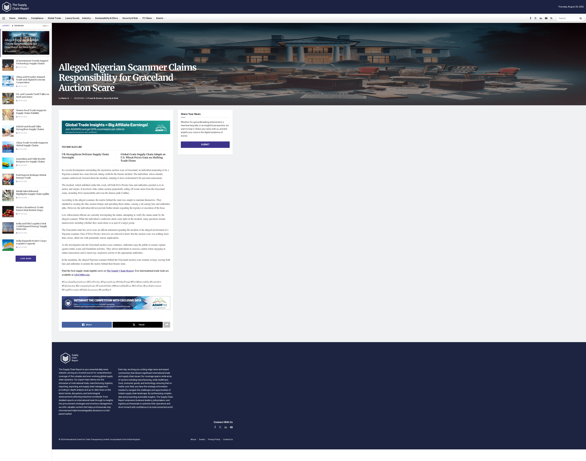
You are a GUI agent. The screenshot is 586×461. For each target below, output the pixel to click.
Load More (25, 258)
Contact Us (228, 439)
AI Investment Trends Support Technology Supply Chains (32, 62)
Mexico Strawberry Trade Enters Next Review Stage (29, 209)
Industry (22, 18)
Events (159, 18)
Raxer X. (65, 98)
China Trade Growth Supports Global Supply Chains (32, 144)
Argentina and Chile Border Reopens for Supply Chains (30, 160)
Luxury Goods (72, 18)
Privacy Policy (214, 439)
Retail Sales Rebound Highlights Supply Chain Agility (32, 192)
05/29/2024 (79, 98)
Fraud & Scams (95, 98)
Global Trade (54, 18)
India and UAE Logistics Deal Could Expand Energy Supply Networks (31, 226)
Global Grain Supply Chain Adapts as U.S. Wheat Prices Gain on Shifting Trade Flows (143, 157)
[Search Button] (581, 18)
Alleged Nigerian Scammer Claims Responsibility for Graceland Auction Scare (22, 43)
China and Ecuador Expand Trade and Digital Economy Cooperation (30, 80)
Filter (45, 26)
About (193, 439)
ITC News (147, 18)
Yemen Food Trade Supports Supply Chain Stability (31, 111)
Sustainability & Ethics (106, 18)
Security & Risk (130, 18)
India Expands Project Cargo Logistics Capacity (31, 242)
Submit (205, 144)
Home (12, 18)
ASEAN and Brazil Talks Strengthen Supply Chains (30, 128)
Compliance (37, 18)
